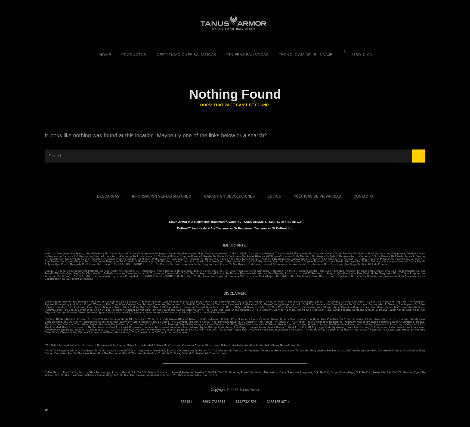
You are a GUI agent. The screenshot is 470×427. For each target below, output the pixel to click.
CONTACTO (363, 196)
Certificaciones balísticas (186, 54)
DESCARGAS (108, 196)
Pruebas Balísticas (247, 54)
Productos (133, 54)
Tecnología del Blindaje (306, 54)
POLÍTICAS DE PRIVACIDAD (317, 196)
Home (105, 54)
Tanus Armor (249, 390)
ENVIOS (274, 196)
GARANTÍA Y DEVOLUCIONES (229, 196)
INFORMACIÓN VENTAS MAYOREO (161, 196)
